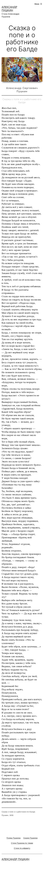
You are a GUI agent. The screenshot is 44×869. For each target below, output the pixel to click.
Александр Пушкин (15, 859)
